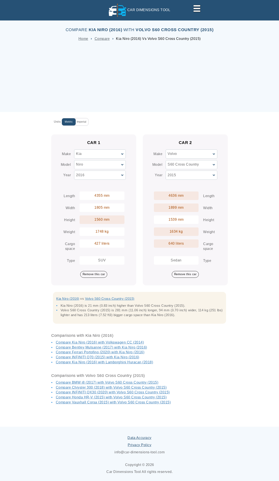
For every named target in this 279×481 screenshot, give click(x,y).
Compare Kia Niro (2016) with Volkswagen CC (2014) (100, 342)
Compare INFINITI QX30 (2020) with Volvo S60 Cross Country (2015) (113, 392)
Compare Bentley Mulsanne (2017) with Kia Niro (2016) (101, 347)
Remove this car (94, 274)
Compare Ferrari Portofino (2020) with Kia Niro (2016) (100, 352)
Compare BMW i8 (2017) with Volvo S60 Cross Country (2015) (107, 382)
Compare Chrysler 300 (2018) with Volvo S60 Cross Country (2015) (111, 387)
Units (57, 121)
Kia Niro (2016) (67, 298)
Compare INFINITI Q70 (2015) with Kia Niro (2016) (97, 357)
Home (83, 39)
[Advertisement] (139, 74)
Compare (102, 39)
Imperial (81, 121)
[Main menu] (195, 7)
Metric (69, 121)
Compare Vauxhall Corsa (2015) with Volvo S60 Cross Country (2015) (113, 402)
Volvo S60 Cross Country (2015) (109, 298)
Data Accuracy (139, 438)
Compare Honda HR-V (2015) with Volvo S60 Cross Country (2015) (111, 397)
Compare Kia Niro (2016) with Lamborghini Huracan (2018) (104, 362)
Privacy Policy (139, 445)
